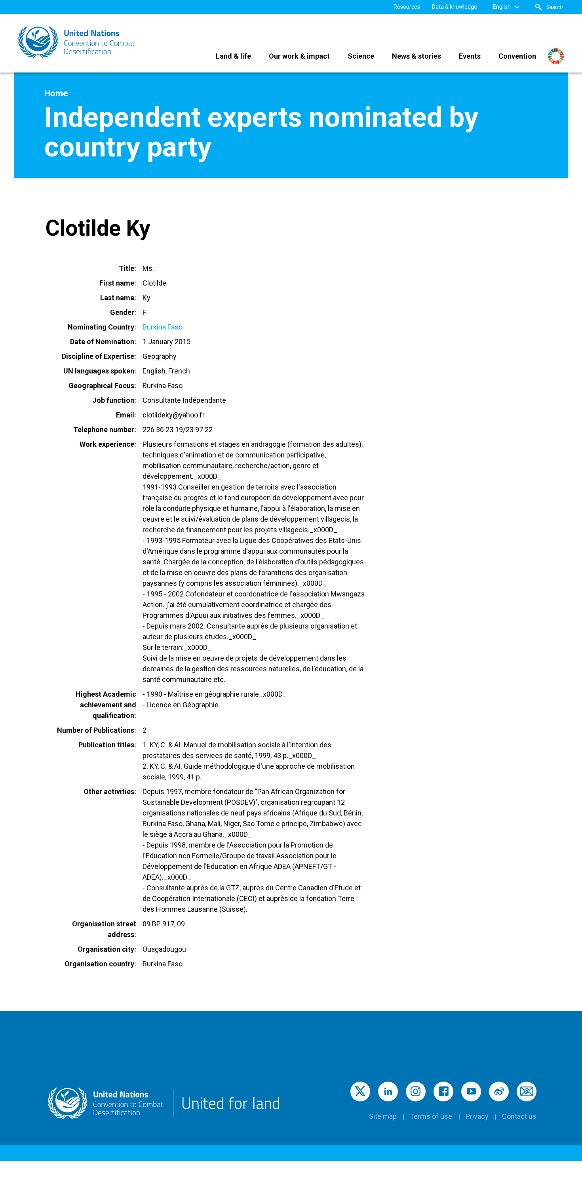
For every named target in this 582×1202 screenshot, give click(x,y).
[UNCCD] (77, 42)
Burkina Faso (163, 327)
